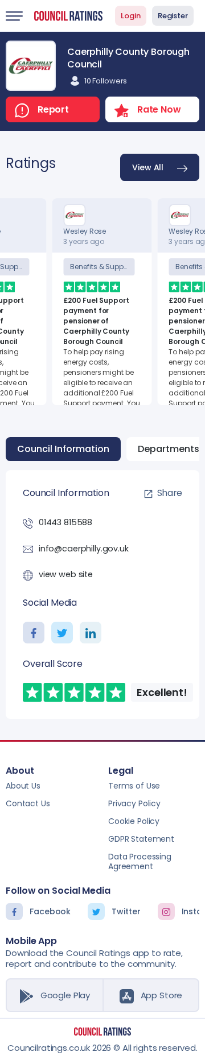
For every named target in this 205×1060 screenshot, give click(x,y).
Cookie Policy (133, 821)
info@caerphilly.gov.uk (84, 548)
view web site (66, 574)
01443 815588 (65, 522)
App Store (162, 995)
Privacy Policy (134, 803)
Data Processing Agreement (139, 861)
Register (173, 15)
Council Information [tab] (63, 448)
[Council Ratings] (102, 1031)
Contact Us (28, 803)
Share (169, 492)
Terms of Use (134, 785)
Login (131, 15)
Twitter (126, 911)
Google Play (65, 995)
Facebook (50, 911)
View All (147, 167)
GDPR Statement (141, 839)
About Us (23, 785)
